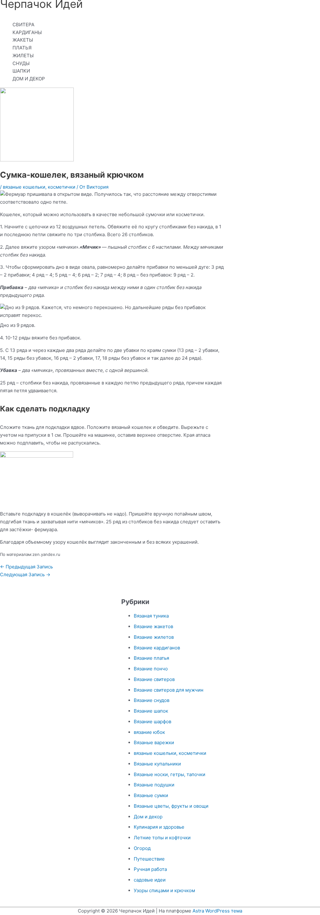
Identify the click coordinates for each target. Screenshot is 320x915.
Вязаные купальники (157, 764)
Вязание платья (151, 658)
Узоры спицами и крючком (164, 890)
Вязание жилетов (154, 637)
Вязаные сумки (151, 795)
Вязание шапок (151, 711)
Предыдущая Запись (26, 567)
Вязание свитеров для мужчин (168, 690)
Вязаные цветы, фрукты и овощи (171, 806)
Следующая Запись (25, 574)
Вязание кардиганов (157, 648)
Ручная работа (150, 869)
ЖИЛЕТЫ (23, 55)
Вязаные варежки (154, 742)
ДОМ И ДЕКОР (28, 79)
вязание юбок (149, 732)
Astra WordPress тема (217, 911)
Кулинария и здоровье (159, 827)
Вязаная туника (151, 616)
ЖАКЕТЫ (22, 40)
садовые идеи (150, 880)
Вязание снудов (151, 700)
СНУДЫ (21, 63)
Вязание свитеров (154, 679)
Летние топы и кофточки (162, 838)
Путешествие (149, 859)
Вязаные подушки (154, 785)
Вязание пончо (151, 669)
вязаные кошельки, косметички (39, 187)
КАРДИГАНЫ (27, 32)
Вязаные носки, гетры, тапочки (169, 774)
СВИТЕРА (23, 25)
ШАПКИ (21, 71)
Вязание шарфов (152, 721)
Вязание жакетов (153, 626)
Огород (142, 848)
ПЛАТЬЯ (22, 48)
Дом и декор (148, 817)
